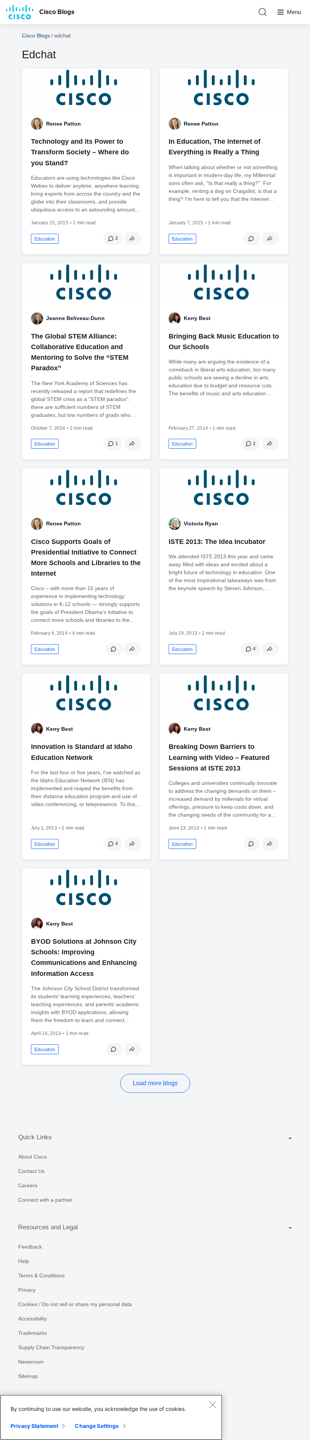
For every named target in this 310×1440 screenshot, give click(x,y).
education (44, 239)
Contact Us (31, 1171)
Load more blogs (155, 1083)
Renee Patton (63, 124)
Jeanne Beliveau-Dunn (75, 318)
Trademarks (32, 1333)
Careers (27, 1185)
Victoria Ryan (201, 523)
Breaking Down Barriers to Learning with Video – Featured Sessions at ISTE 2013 (219, 757)
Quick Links (35, 1137)
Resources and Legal (48, 1227)
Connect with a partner (45, 1200)
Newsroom (31, 1362)
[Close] (212, 1404)
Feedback (30, 1247)
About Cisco (32, 1157)
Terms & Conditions (41, 1275)
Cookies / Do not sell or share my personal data (75, 1304)
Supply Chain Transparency (51, 1347)
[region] (111, 1417)
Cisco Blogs (56, 12)
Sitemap (28, 1376)
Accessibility (32, 1319)
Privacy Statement (34, 1426)
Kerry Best (197, 318)
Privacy (27, 1290)
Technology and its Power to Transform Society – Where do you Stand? (80, 152)
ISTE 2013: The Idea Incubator (217, 541)
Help (23, 1261)
